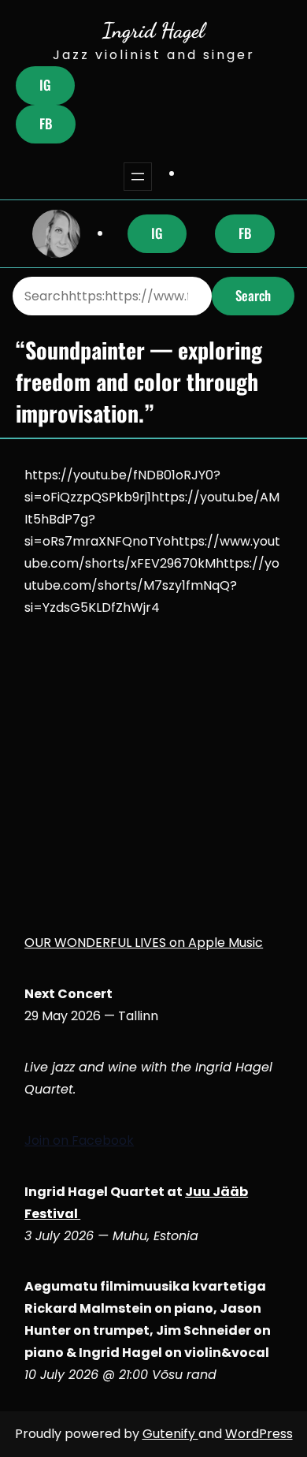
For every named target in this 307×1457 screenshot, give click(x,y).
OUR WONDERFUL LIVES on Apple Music (143, 942)
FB (45, 123)
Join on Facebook (79, 1140)
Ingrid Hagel (153, 30)
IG (45, 85)
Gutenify (170, 1434)
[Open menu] (138, 176)
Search (253, 295)
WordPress (259, 1434)
